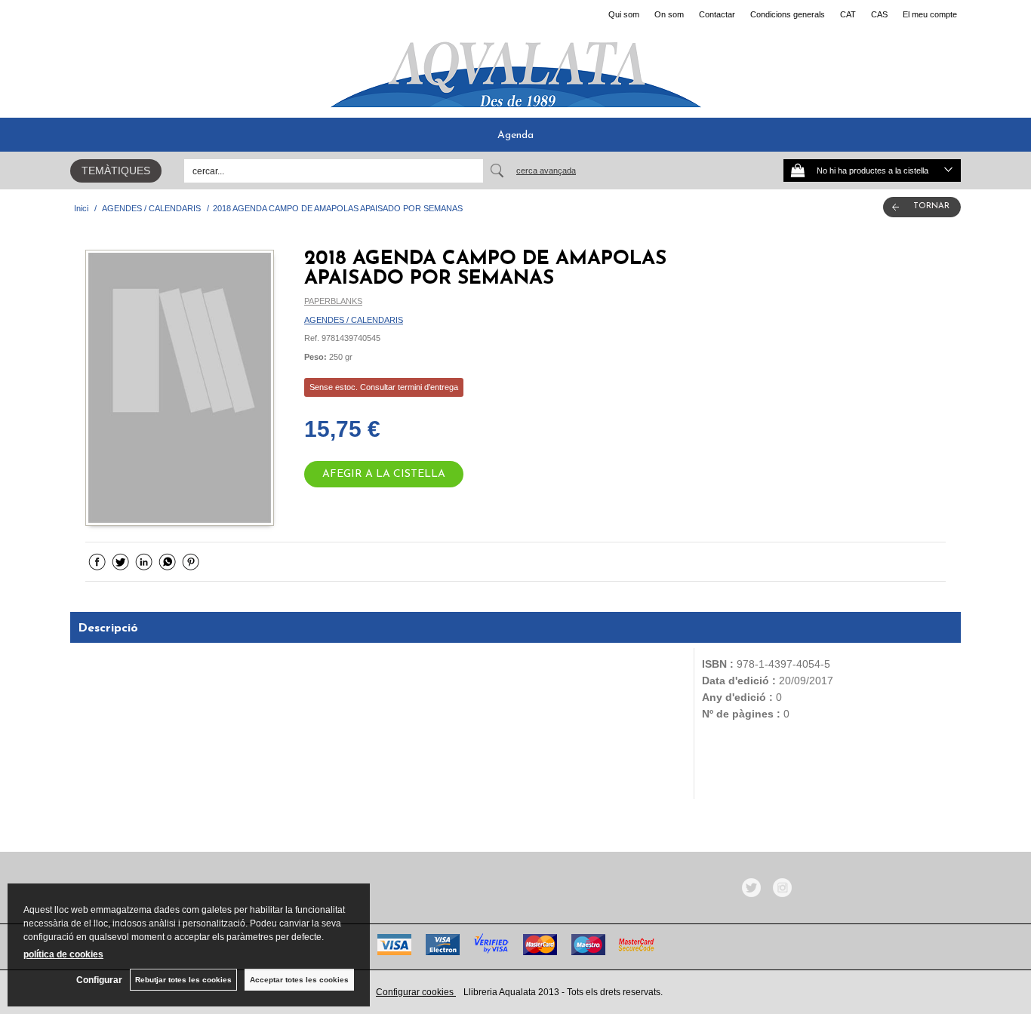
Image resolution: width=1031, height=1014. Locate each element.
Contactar (717, 14)
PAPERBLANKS (333, 301)
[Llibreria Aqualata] (515, 68)
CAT (848, 14)
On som (669, 14)
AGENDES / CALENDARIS (353, 319)
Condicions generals (787, 14)
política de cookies (63, 954)
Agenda (515, 135)
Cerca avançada (546, 170)
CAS (879, 14)
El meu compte (930, 14)
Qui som (623, 14)
